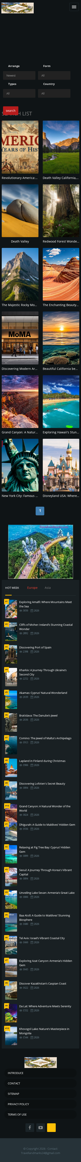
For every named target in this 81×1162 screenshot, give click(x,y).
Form (47, 66)
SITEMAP (13, 1094)
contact (14, 1083)
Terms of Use (17, 1114)
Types (12, 84)
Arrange (14, 66)
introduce (15, 1073)
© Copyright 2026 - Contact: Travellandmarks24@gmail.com (40, 1151)
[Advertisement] (40, 35)
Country (49, 84)
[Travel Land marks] (17, 4)
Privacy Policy (18, 1104)
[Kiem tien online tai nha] (40, 552)
